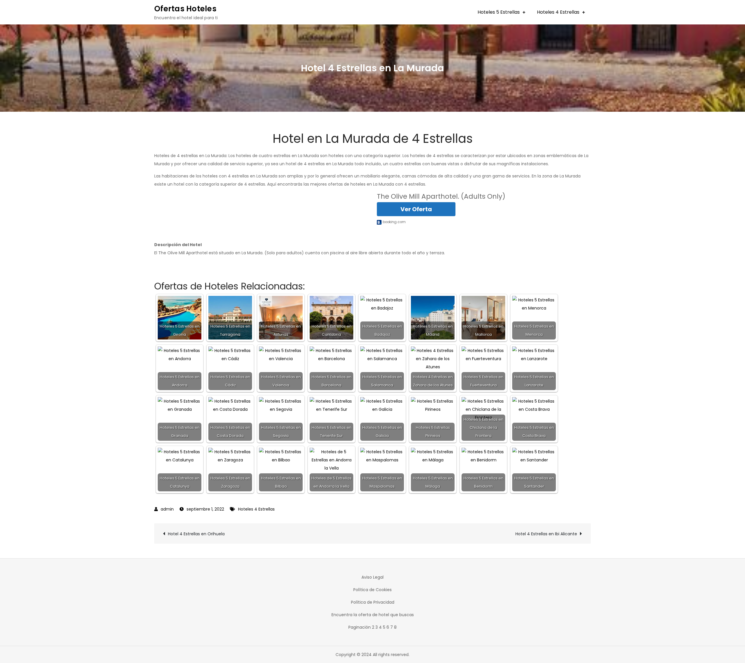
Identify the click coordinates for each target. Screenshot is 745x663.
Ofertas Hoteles (185, 8)
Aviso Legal (372, 577)
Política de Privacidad (372, 602)
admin (167, 509)
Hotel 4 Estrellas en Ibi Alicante (546, 534)
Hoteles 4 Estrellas (558, 12)
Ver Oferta (416, 209)
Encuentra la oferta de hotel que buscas (372, 615)
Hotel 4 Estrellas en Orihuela (196, 534)
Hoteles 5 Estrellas (499, 12)
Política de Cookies (372, 590)
